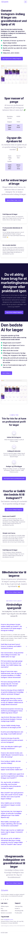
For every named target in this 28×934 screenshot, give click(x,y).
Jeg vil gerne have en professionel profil (14, 478)
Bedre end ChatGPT (9, 516)
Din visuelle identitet (9, 245)
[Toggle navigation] (25, 2)
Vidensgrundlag (18, 906)
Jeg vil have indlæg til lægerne (14, 312)
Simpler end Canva (9, 533)
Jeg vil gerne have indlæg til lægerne (11, 58)
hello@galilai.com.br (8, 919)
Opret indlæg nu (6, 373)
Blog (2, 908)
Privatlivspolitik (18, 912)
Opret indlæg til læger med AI (14, 200)
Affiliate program (5, 906)
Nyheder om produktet (6, 912)
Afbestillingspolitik (19, 910)
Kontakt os (17, 908)
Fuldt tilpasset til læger (10, 214)
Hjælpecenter (4, 910)
